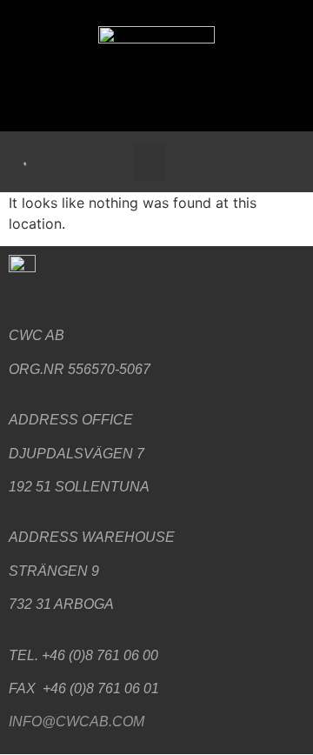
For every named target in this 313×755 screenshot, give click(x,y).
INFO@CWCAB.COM (76, 721)
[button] (149, 162)
